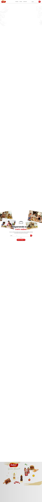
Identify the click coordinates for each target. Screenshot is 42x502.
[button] (16, 1)
